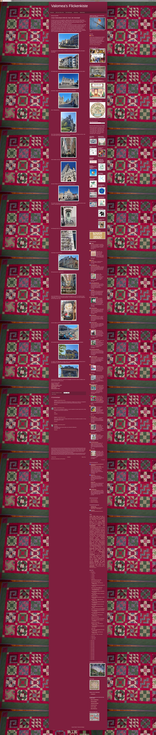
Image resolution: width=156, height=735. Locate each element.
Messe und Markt (94, 541)
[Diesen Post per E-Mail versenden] (64, 392)
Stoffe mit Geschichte (100, 556)
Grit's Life (92, 364)
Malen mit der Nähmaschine (94, 540)
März (92, 636)
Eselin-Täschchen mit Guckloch (95, 316)
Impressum (76, 12)
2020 (92, 647)
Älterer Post (84, 457)
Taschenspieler (99, 557)
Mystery (91, 543)
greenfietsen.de (93, 315)
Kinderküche (103, 536)
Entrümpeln (93, 525)
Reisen (55, 394)
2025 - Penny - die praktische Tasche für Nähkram (99, 397)
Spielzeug (103, 555)
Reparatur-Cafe (92, 551)
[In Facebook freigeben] (67, 392)
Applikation (101, 518)
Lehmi (92, 395)
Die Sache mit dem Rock (94, 323)
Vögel (101, 560)
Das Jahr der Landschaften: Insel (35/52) (97, 244)
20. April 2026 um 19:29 (60, 407)
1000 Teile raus (94, 516)
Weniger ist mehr (99, 561)
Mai (92, 577)
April (92, 578)
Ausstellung (99, 519)
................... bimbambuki (95, 339)
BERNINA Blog (93, 506)
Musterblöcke (102, 542)
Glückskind (103, 530)
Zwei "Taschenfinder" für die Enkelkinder (98, 608)
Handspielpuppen (97, 531)
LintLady (92, 273)
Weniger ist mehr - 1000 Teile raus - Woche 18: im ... (97, 583)
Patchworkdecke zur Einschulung (96, 350)
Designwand (93, 694)
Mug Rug (97, 542)
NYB (99, 543)
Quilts (99, 549)
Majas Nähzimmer (94, 384)
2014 (92, 656)
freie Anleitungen (69, 12)
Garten (93, 529)
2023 (92, 643)
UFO (99, 559)
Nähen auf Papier (97, 544)
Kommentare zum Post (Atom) (60, 458)
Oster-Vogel (93, 628)
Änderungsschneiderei (93, 567)
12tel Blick (101, 516)
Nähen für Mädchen (96, 545)
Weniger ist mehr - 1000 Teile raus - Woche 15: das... (97, 624)
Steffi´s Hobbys (93, 706)
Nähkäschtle (93, 482)
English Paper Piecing (101, 524)
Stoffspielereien (93, 489)
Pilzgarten (96, 548)
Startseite (52, 12)
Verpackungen (96, 560)
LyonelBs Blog (93, 329)
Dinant (52, 387)
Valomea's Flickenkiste (69, 6)
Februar (93, 637)
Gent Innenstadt (54, 388)
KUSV (95, 536)
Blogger (83, 727)
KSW (93, 536)
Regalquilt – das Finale (94, 483)
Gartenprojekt (97, 529)
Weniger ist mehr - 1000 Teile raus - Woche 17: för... (97, 600)
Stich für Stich (98, 451)
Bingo (103, 520)
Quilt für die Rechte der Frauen (97, 549)
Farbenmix (93, 510)
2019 (92, 649)
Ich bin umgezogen (94, 261)
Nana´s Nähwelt (93, 250)
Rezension (98, 554)
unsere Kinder (98, 251)
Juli (92, 574)
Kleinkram (103, 538)
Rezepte (103, 554)
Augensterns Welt (94, 356)
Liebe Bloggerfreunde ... (94, 417)
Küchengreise (92, 539)
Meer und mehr (102, 540)
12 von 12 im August (99, 340)
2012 (92, 659)
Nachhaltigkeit (103, 543)
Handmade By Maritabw (95, 349)
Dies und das (98, 365)
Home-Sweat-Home (99, 533)
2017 (92, 652)
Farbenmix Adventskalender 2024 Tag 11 (97, 511)
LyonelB (55, 424)
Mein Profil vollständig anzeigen (95, 44)
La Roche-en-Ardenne (55, 385)
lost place (103, 563)
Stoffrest (92, 260)
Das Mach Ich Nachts (94, 442)
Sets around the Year (97, 555)
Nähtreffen (99, 547)
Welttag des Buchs (94, 595)
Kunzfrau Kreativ (94, 322)
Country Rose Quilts (94, 297)
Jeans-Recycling (101, 535)
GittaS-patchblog (94, 701)
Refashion (94, 550)
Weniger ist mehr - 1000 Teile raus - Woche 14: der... (97, 632)
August (93, 573)
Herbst (94, 532)
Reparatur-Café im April (95, 622)
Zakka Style (97, 562)
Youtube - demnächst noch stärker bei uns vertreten (99, 299)
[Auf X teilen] (66, 392)
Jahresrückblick (96, 534)
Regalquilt (99, 550)
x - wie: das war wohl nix (100, 566)
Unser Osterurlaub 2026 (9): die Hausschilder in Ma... (96, 589)
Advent (98, 517)
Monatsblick (92, 542)
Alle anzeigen (103, 459)
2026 (92, 571)
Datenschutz (82, 12)
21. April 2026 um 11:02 (61, 417)
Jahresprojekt (92, 534)
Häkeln (104, 533)
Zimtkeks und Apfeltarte (94, 502)
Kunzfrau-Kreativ (94, 705)
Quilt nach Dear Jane (60, 12)
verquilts (92, 374)
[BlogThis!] (65, 392)
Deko (90, 524)
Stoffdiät (94, 556)
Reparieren (102, 551)
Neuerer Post (53, 457)
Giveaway (98, 530)
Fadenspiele (93, 450)
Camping (98, 523)
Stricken (91, 557)
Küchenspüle (96, 539)
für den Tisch (98, 563)
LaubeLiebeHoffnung (94, 500)
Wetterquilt (92, 562)
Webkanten (91, 561)
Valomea (92, 35)
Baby (104, 519)
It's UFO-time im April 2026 (95, 581)
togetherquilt (92, 564)
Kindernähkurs (92, 537)
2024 (92, 642)
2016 (92, 653)
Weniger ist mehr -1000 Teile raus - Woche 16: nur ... (97, 615)
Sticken (91, 556)
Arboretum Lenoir (54, 386)
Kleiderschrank (97, 538)
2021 (92, 646)
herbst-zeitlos (93, 416)
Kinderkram (98, 536)
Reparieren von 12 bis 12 (95, 553)
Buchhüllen (91, 522)
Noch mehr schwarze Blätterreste (96, 587)
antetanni (92, 290)
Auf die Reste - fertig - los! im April (96, 634)
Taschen (95, 557)
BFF (101, 519)
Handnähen (92, 531)
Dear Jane (103, 523)
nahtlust (92, 243)
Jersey (91, 536)
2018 (92, 650)
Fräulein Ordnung (94, 308)
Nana (55, 407)
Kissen (97, 537)
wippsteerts (93, 475)
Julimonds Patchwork (94, 703)
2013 (92, 657)
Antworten (55, 404)
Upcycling (91, 560)
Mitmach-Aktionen (102, 541)
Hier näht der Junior (98, 532)
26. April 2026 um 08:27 (61, 424)
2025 (92, 640)
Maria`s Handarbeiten (94, 699)
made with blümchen (93, 499)
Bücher (96, 523)
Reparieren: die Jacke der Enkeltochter (97, 618)
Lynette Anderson (102, 539)
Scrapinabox (91, 555)
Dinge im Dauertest (95, 524)
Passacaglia (92, 548)
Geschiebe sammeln (93, 530)
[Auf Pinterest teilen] (68, 392)
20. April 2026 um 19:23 (61, 400)
